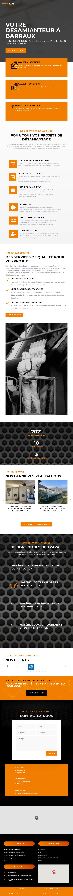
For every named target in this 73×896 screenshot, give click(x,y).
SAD (39, 852)
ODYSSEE (41, 849)
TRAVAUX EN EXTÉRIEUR (27, 84)
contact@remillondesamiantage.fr (26, 793)
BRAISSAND (42, 855)
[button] (37, 818)
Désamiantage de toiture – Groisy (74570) (53, 507)
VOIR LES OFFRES (36, 693)
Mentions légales (53, 888)
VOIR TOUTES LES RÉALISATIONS (36, 524)
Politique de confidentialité (20, 894)
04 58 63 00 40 (20, 770)
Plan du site (20, 888)
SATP (40, 861)
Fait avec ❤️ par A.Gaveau (53, 894)
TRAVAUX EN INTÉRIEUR (27, 62)
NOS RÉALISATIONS (16, 51)
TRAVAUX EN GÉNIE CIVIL (28, 105)
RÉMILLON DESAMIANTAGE (48, 858)
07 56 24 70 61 (20, 772)
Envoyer (51, 753)
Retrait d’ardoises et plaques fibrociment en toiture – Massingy (20, 508)
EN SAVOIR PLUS (14, 315)
